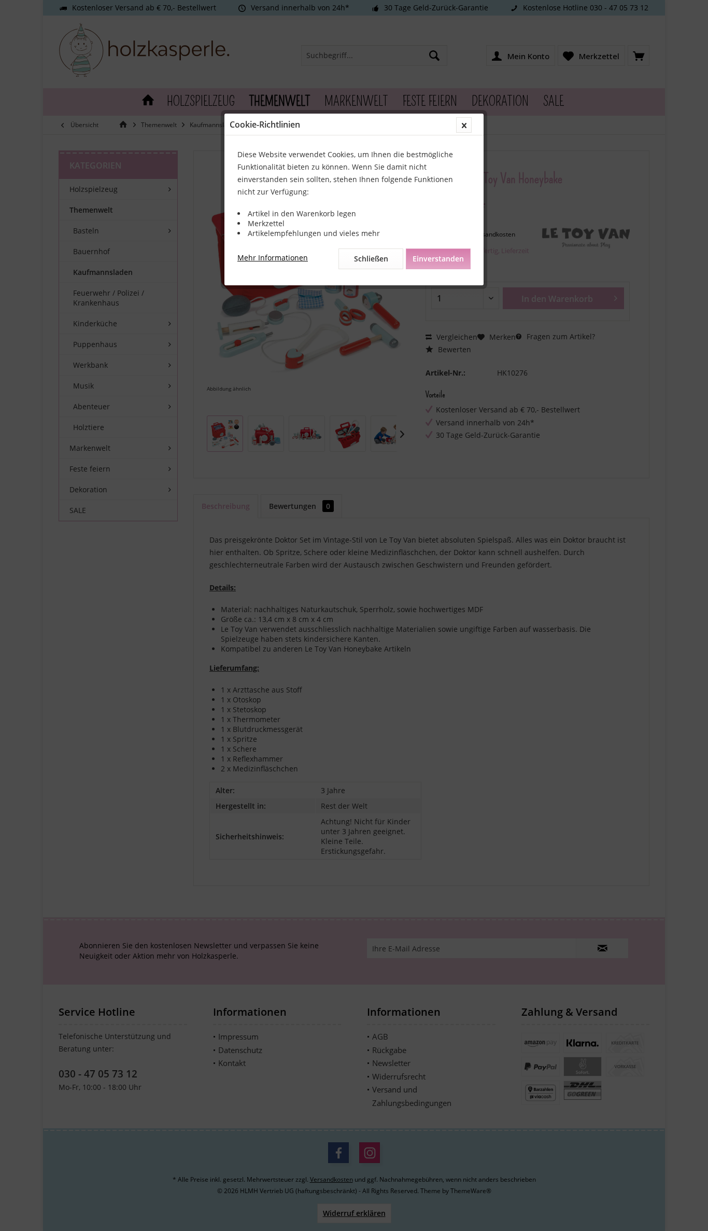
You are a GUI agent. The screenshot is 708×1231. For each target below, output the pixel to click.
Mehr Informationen (272, 257)
